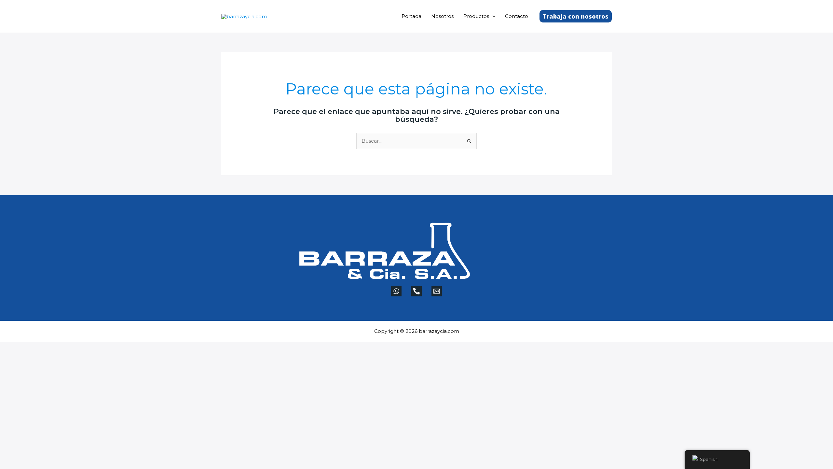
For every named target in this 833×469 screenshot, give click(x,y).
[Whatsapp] (396, 291)
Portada (411, 16)
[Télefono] (416, 291)
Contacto (516, 16)
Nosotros (442, 16)
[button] (492, 16)
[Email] (436, 291)
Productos (476, 16)
